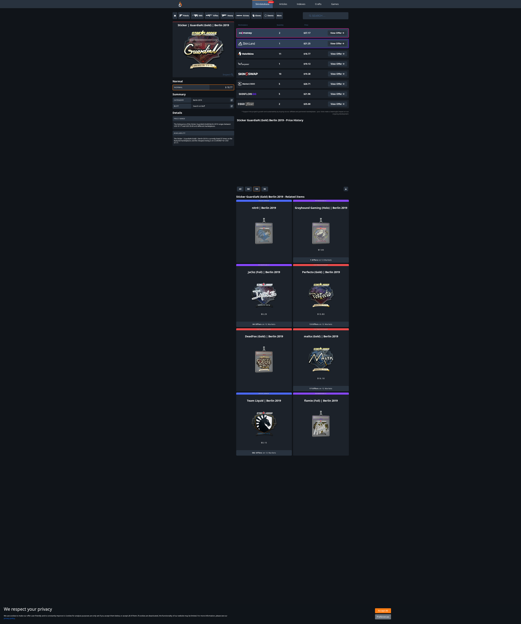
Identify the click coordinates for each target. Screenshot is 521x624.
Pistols (186, 15)
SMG (200, 15)
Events (270, 15)
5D (265, 189)
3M (248, 189)
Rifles (215, 15)
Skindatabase (262, 4)
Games (335, 4)
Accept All (383, 610)
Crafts (318, 4)
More (279, 15)
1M (256, 189)
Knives (246, 15)
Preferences (383, 616)
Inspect (227, 74)
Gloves (258, 15)
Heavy (230, 15)
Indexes (301, 4)
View (336, 32)
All (240, 189)
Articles (283, 4)
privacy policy (9, 618)
